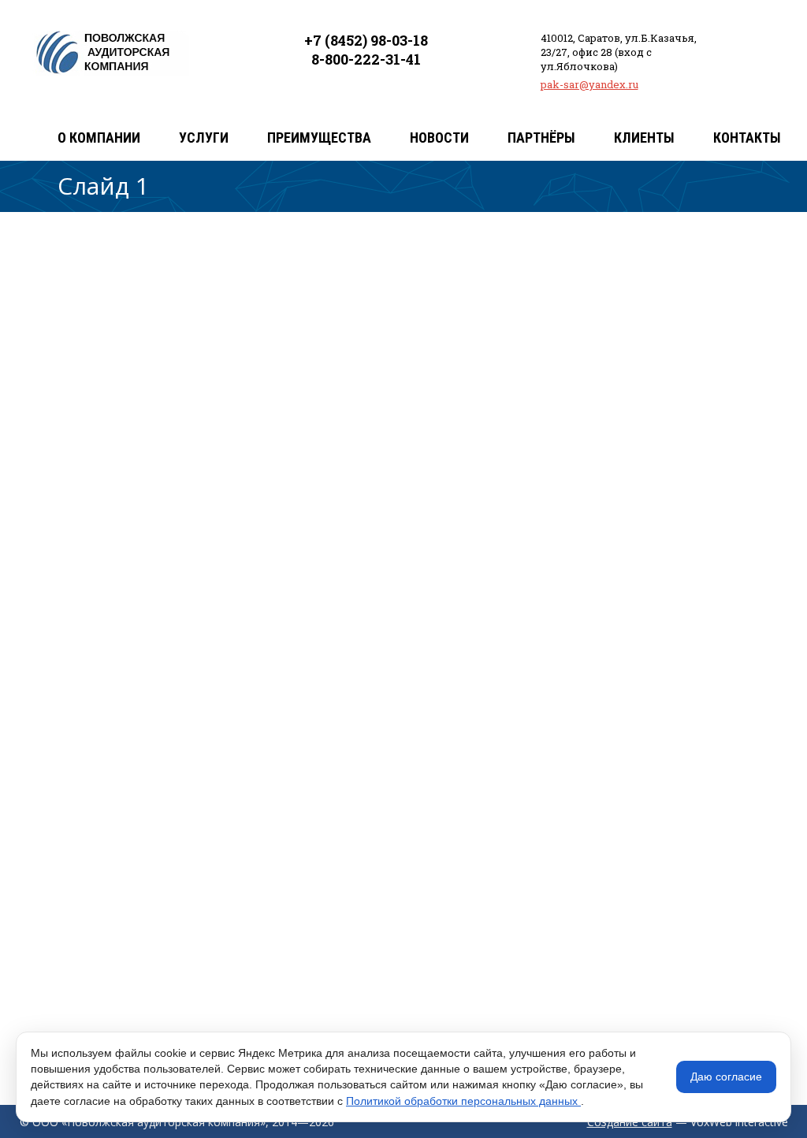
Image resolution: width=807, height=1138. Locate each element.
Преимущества (319, 137)
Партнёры (541, 137)
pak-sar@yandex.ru (589, 84)
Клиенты (644, 137)
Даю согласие (726, 1076)
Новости (439, 137)
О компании (99, 137)
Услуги (204, 137)
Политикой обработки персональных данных (463, 1101)
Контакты (747, 137)
